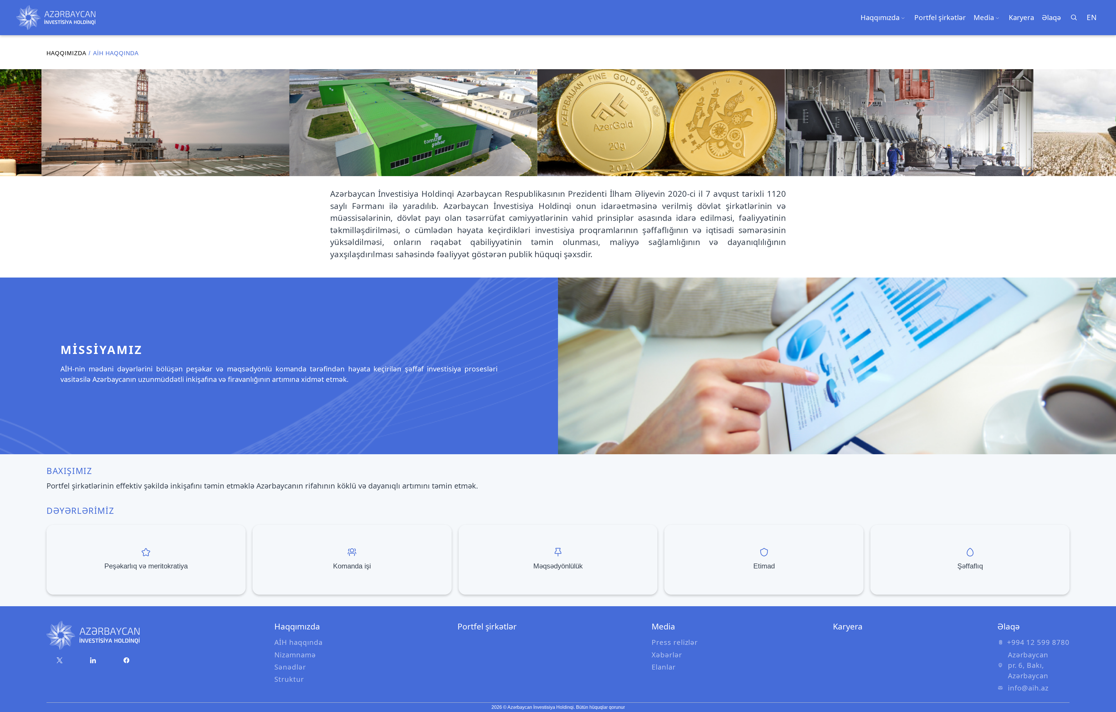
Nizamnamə (295, 654)
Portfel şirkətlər (940, 17)
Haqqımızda (66, 53)
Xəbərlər (667, 654)
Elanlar (664, 667)
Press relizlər (675, 642)
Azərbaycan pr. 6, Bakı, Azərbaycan (1028, 665)
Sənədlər (290, 667)
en (1092, 17)
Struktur (289, 679)
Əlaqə (1051, 17)
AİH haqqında (298, 642)
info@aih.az (1028, 688)
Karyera (1021, 17)
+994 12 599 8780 (1038, 642)
